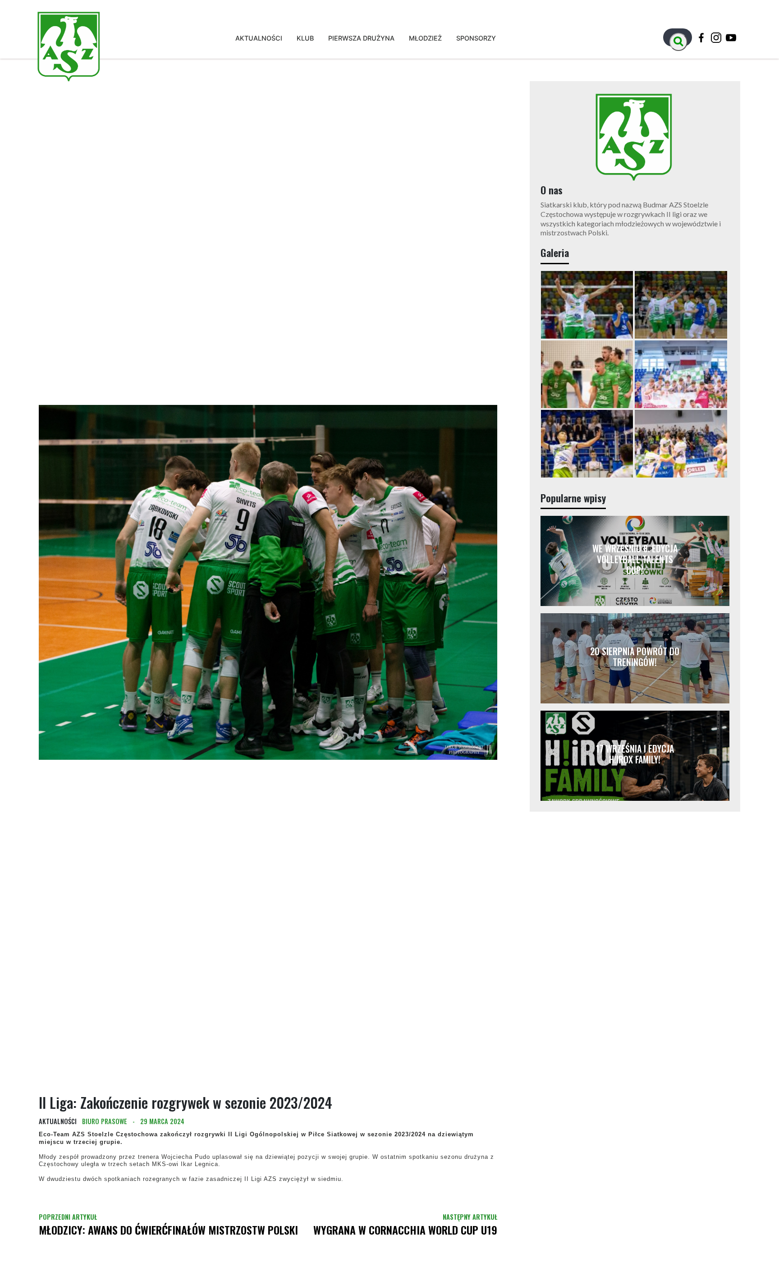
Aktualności (258, 38)
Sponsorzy (476, 38)
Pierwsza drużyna (361, 38)
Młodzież (425, 38)
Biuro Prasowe (104, 1129)
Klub (305, 38)
